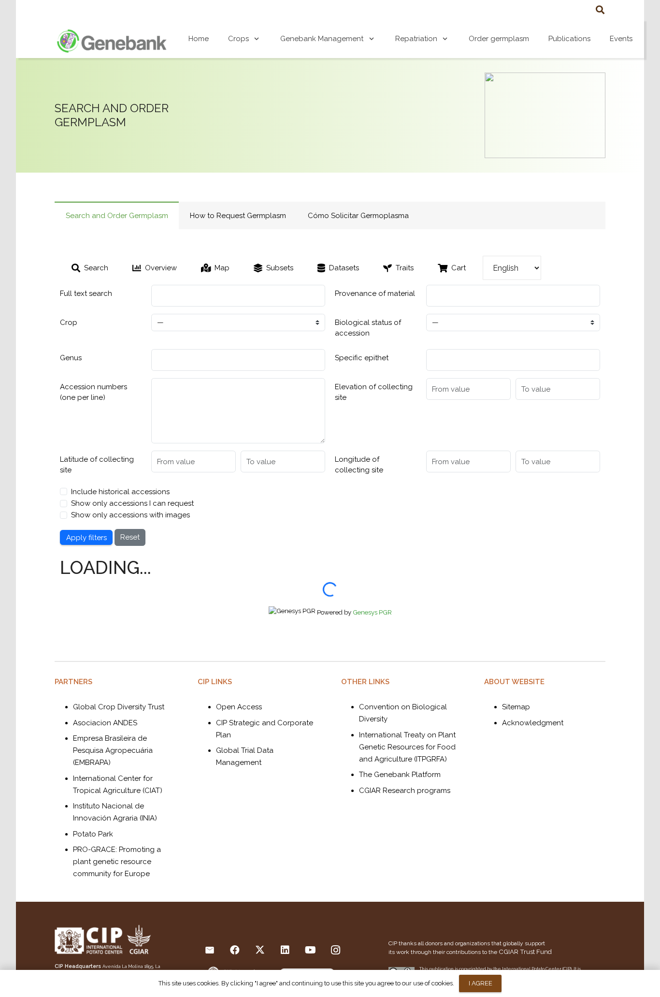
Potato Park (93, 834)
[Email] (210, 950)
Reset (130, 537)
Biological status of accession (368, 328)
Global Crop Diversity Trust (118, 707)
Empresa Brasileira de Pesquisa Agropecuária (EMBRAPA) (113, 750)
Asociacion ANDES (105, 722)
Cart (458, 268)
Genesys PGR (372, 612)
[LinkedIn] (285, 950)
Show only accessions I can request (132, 503)
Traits (405, 268)
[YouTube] (310, 950)
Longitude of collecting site (359, 465)
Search (96, 268)
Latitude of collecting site (97, 465)
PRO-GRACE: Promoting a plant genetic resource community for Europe (117, 861)
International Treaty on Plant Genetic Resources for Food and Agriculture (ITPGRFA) (407, 747)
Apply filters (86, 537)
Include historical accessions (120, 491)
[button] (600, 9)
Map (222, 268)
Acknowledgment (532, 722)
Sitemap (516, 707)
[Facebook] (235, 950)
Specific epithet (361, 357)
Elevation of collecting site (374, 392)
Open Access (239, 707)
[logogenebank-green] (112, 39)
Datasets (344, 268)
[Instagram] (335, 950)
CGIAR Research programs (404, 790)
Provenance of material (375, 293)
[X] (260, 950)
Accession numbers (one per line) (93, 392)
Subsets (279, 268)
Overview (161, 268)
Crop (68, 322)
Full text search (86, 293)
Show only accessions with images (130, 515)
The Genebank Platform (400, 774)
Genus (71, 357)
